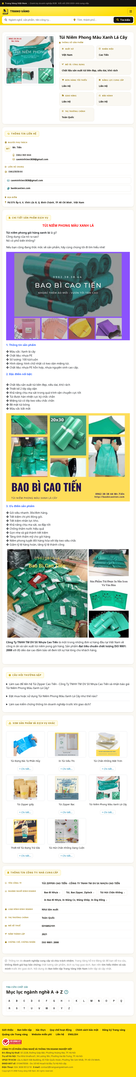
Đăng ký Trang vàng (113, 1029)
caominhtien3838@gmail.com (32, 159)
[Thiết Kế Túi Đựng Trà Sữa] (25, 831)
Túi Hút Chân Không (111, 892)
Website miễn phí (42, 1034)
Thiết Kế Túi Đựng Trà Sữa (25, 847)
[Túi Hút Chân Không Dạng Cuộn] (66, 831)
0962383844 (15, 171)
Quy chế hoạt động (61, 1029)
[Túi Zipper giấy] (25, 788)
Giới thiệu (7, 1029)
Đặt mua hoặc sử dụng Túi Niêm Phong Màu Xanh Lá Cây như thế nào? (53, 696)
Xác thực (41, 1029)
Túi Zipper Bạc (67, 804)
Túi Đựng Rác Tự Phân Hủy (25, 760)
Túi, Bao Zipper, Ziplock (79, 892)
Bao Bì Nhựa (51, 892)
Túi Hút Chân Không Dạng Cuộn (66, 847)
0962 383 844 (23, 155)
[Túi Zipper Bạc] (66, 788)
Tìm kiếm (125, 19)
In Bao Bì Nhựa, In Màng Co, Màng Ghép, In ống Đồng (74, 899)
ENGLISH (73, 1034)
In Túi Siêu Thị (67, 760)
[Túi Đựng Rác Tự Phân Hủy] (25, 744)
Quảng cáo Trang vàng (15, 1034)
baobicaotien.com (20, 188)
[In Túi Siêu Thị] (66, 744)
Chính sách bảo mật (87, 1029)
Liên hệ (60, 1034)
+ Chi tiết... (25, 768)
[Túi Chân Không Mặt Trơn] (108, 744)
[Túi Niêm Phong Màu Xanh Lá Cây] (108, 788)
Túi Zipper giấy (25, 804)
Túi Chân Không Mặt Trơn (108, 760)
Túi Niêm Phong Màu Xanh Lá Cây (108, 804)
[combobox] (39, 20)
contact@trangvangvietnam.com (57, 1067)
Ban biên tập (24, 1029)
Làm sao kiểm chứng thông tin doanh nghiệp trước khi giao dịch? (50, 704)
